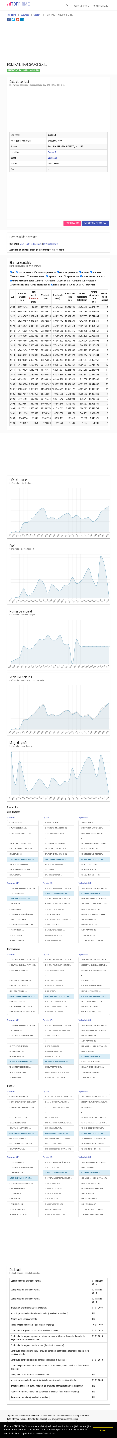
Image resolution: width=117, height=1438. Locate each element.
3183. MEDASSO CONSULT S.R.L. (91, 1012)
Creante (51, 280)
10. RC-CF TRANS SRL (16, 935)
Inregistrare (101, 6)
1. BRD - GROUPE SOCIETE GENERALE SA (58, 1097)
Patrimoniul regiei (41, 284)
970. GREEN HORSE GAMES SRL (55, 844)
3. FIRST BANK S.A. (87, 1107)
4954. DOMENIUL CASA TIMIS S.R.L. (20, 1144)
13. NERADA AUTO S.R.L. (53, 1057)
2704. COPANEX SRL (15, 854)
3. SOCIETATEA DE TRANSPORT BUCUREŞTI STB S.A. (95, 970)
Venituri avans (19, 276)
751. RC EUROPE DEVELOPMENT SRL (92, 1144)
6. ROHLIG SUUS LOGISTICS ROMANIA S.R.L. (95, 914)
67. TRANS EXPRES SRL (16, 1051)
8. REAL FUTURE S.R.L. (52, 1199)
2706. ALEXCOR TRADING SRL (18, 864)
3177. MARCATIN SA (87, 981)
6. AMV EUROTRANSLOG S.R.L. (55, 1188)
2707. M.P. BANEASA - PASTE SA (19, 870)
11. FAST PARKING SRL (52, 1046)
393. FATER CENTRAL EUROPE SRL (92, 854)
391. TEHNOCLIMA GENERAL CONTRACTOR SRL (95, 844)
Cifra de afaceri (25, 272)
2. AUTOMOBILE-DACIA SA (18, 828)
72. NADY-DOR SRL (15, 1077)
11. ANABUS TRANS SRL (17, 940)
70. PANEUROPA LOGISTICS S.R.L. (20, 1067)
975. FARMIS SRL (50, 870)
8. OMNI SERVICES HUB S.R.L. (90, 925)
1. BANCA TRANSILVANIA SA (18, 1097)
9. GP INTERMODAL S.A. (88, 1204)
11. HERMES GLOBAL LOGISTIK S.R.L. (93, 940)
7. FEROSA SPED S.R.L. (16, 1194)
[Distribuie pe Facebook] (9, 19)
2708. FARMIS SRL (15, 875)
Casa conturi (65, 280)
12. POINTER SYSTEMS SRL (53, 1051)
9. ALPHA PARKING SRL (88, 930)
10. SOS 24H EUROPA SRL (17, 1209)
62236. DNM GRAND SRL (17, 1002)
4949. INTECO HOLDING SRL (18, 1118)
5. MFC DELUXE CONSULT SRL (54, 909)
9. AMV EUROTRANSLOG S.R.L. (55, 930)
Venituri (85, 272)
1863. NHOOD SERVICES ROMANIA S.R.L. (58, 1149)
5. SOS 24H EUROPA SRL (52, 1183)
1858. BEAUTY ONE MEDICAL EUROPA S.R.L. (59, 1123)
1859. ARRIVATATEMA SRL (53, 1128)
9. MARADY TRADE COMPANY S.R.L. (92, 1067)
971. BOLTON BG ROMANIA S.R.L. (55, 849)
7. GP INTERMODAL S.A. (88, 920)
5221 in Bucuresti (34, 244)
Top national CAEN (13, 883)
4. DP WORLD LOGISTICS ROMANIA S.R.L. (58, 904)
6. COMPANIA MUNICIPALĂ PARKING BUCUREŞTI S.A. (24, 914)
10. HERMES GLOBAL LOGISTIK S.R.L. (93, 1209)
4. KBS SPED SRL (14, 904)
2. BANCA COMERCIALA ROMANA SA (57, 1102)
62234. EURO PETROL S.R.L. (18, 991)
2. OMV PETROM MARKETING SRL (56, 828)
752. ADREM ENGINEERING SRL (91, 1149)
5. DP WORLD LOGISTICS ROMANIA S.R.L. (94, 1046)
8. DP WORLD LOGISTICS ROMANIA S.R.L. (22, 925)
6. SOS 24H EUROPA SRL (52, 914)
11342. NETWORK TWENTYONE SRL (56, 1007)
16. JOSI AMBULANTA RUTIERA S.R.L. (57, 1072)
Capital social (72, 276)
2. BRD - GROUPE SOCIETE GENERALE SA (22, 1102)
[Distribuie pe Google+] (17, 19)
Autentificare (82, 6)
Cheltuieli (96, 272)
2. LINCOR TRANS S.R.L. (17, 894)
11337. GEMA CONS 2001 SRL (54, 981)
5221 (22, 244)
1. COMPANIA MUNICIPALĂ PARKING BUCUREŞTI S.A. (59, 1162)
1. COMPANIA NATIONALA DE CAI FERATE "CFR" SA (24, 888)
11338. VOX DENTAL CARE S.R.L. (55, 986)
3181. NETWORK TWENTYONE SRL (91, 1002)
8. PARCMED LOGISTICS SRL (90, 1199)
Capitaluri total (55, 276)
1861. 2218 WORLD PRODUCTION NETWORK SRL (59, 1138)
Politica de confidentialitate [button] (41, 1433)
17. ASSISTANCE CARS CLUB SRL (55, 1077)
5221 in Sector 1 (50, 244)
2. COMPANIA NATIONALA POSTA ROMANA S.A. (24, 965)
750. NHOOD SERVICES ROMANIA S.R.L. (93, 1138)
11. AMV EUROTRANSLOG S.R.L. (19, 1214)
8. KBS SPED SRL (14, 1199)
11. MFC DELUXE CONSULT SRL (55, 1214)
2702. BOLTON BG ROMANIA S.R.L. (20, 844)
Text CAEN (89, 284)
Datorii (77, 280)
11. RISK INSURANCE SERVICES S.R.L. (93, 1214)
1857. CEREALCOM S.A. (52, 1118)
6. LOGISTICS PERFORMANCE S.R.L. (92, 1188)
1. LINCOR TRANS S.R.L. (17, 1162)
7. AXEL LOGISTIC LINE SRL (18, 920)
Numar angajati (60, 284)
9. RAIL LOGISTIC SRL (16, 1204)
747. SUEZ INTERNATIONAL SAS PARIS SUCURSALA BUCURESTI (95, 1123)
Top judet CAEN (48, 883)
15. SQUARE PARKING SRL (53, 1067)
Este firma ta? (72, 223)
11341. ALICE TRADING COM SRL (55, 1002)
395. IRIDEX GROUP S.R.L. (89, 864)
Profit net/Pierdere (68, 272)
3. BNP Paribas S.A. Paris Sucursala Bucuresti (59, 1107)
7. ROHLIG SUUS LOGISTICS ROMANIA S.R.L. (59, 920)
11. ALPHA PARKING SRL (53, 940)
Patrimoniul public (20, 284)
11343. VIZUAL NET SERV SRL (54, 1012)
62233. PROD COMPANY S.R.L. (19, 986)
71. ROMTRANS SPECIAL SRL (18, 1072)
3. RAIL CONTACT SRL (16, 1173)
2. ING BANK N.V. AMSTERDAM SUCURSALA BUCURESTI (95, 1102)
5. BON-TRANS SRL (15, 909)
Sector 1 (52, 152)
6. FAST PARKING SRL (87, 1051)
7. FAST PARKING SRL (87, 1194)
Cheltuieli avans (36, 276)
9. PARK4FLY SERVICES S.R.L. (54, 1204)
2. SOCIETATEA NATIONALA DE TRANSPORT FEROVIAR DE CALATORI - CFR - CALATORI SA (95, 965)
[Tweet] (13, 19)
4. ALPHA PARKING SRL (88, 1041)
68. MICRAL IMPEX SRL (16, 1057)
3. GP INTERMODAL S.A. (53, 1036)
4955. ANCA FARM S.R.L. (17, 1149)
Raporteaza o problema (95, 223)
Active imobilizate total (93, 276)
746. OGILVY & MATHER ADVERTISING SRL (94, 1118)
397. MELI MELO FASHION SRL (90, 875)
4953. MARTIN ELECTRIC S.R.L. (19, 1138)
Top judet (46, 818)
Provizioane (90, 280)
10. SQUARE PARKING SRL (53, 1209)
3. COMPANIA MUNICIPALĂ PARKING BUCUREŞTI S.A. (59, 899)
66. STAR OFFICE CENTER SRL (18, 1046)
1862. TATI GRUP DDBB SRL (53, 1144)
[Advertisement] (30, 41)
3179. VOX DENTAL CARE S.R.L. (91, 991)
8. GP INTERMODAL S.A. (53, 925)
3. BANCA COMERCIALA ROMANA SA (21, 1107)
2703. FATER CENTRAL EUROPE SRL (20, 849)
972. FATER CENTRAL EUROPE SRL (56, 854)
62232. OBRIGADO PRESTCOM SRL (20, 981)
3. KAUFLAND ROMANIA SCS (54, 833)
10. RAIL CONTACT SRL (88, 935)
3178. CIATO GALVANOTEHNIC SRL (92, 986)
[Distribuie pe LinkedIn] (22, 19)
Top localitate (82, 818)
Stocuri (40, 280)
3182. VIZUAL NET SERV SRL (90, 1007)
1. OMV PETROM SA (15, 823)
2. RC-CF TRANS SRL (15, 1030)
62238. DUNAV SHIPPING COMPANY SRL (22, 1012)
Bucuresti (52, 158)
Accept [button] (102, 1430)
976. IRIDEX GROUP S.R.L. (53, 875)
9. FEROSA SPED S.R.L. (16, 930)
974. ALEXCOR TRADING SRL (54, 864)
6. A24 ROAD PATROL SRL (17, 1188)
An (13, 272)
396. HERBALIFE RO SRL (88, 870)
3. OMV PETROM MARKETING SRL (20, 833)
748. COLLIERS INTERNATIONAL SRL (92, 1128)
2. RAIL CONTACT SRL (52, 1168)
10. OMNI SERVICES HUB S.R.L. (55, 935)
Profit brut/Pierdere (46, 272)
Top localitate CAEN (84, 883)
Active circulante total (23, 280)
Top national (11, 818)
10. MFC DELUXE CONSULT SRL (91, 1072)
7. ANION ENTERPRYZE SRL (54, 1194)
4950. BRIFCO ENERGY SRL (17, 1123)
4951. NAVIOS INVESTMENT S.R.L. (20, 1128)
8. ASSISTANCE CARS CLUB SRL (91, 1062)
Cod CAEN (76, 284)
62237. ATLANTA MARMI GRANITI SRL (21, 1007)
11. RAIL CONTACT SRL (88, 1077)
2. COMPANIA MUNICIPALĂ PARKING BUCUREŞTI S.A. (59, 1030)
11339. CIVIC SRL (50, 991)
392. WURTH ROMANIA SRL (89, 849)
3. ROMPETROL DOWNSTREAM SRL (92, 833)
